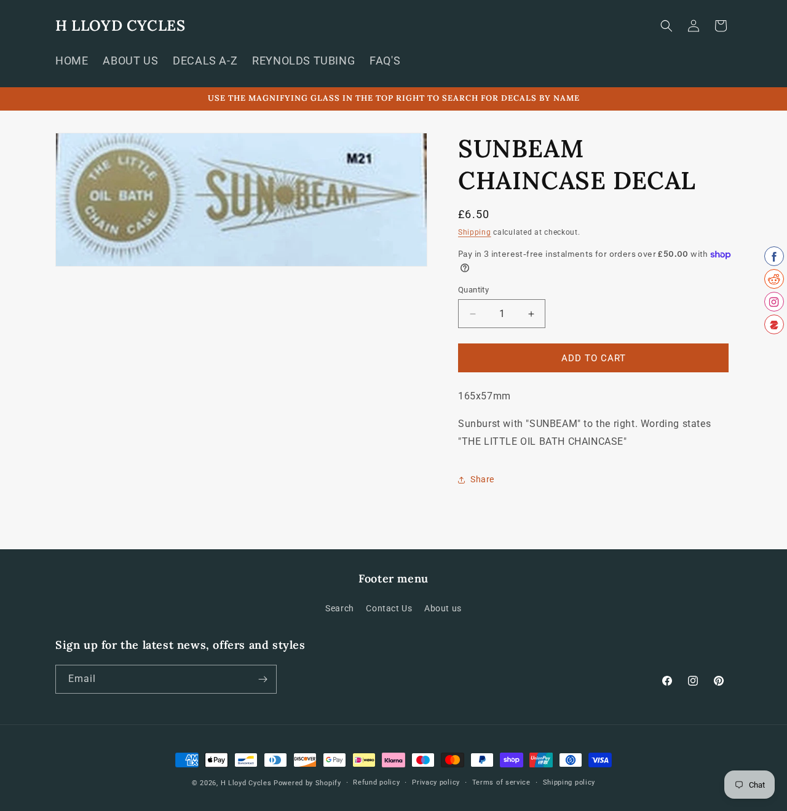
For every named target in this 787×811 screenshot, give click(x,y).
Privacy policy (436, 782)
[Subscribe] (262, 679)
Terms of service (501, 782)
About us (443, 608)
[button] (666, 25)
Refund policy (376, 782)
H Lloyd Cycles (246, 783)
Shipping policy (569, 782)
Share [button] (482, 479)
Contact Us (389, 608)
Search (339, 608)
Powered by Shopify (307, 783)
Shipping (474, 232)
